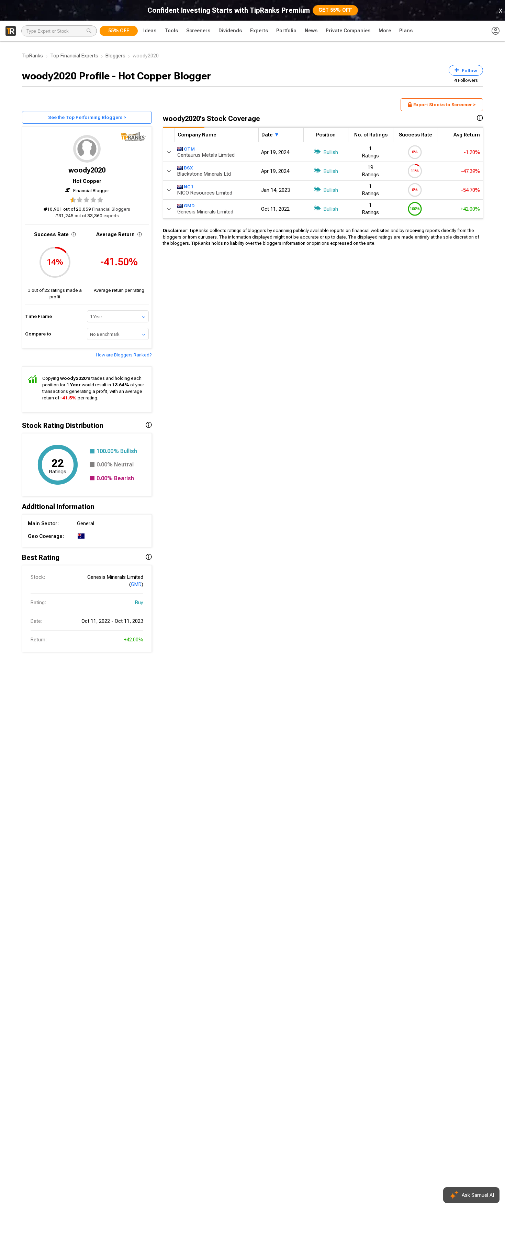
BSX (188, 167)
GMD (136, 584)
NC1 (188, 186)
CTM (189, 148)
